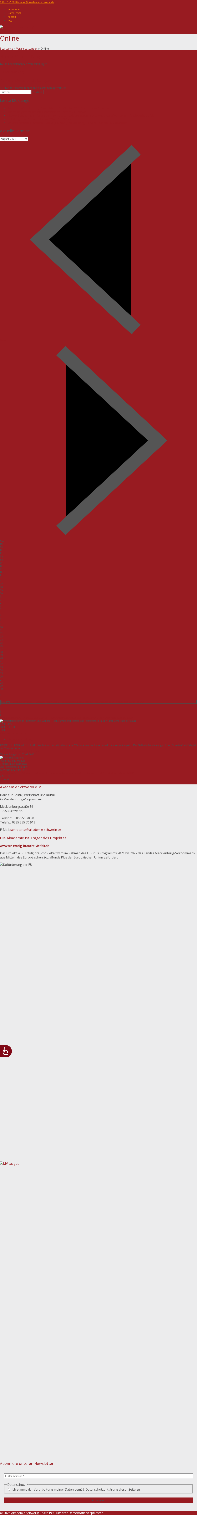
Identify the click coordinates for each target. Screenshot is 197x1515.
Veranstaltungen (27, 48)
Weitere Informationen (12, 751)
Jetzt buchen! (32, 751)
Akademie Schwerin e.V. (13, 733)
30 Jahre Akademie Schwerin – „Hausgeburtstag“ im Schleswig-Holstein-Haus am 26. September (67, 123)
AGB (10, 20)
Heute (3, 340)
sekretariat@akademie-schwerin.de (35, 830)
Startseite (6, 48)
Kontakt (12, 16)
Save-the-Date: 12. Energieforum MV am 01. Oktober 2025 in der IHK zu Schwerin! (58, 108)
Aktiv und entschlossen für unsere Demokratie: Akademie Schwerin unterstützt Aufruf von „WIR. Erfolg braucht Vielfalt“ (81, 115)
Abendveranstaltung (20, 739)
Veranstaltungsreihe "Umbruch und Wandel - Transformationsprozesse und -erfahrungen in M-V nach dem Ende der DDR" (79, 701)
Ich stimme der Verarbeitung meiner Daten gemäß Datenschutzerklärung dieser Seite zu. (75, 1489)
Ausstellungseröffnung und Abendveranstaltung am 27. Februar (47, 112)
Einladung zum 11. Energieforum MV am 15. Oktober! (40, 119)
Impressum (14, 9)
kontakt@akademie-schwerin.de (36, 2)
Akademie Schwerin (25, 1513)
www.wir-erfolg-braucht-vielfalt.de (24, 846)
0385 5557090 (9, 2)
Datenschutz (15, 13)
